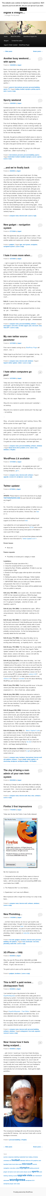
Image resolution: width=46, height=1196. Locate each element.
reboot (32, 448)
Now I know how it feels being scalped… (16, 1043)
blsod (10, 448)
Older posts (8, 51)
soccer (34, 157)
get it (17, 471)
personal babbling (34, 87)
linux (29, 796)
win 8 (34, 1175)
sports (5, 89)
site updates (7, 759)
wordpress (20, 477)
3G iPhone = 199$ (13, 952)
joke (30, 326)
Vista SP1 (6, 327)
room (14, 1172)
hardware (22, 757)
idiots (17, 1164)
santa (18, 1172)
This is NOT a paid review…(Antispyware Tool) (18, 984)
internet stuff (23, 216)
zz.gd (28, 751)
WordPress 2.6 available (17, 458)
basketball (11, 157)
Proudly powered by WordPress (23, 1192)
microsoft (35, 326)
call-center (14, 326)
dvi (10, 1160)
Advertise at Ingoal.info (30, 36)
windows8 (6, 1180)
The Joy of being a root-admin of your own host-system (17, 773)
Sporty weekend (12, 100)
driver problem (20, 448)
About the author (15, 36)
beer (27, 1157)
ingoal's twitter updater (10, 363)
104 (40, 486)
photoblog (7, 943)
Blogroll (6, 40)
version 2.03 (32, 674)
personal (25, 87)
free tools (31, 1031)
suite (40, 1172)
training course (12, 1175)
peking (33, 89)
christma (35, 1157)
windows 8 (39, 1175)
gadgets (11, 244)
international (18, 87)
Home (5, 36)
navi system (26, 244)
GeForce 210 (29, 1160)
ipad (20, 1164)
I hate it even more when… (18, 255)
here (37, 511)
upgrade (6, 477)
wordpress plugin (23, 761)
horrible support (23, 326)
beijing (17, 89)
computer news (14, 216)
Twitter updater (12, 485)
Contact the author (17, 40)
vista (40, 326)
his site (29, 742)
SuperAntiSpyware (9, 996)
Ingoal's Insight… (14, 12)
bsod (14, 448)
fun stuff (11, 940)
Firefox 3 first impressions (18, 806)
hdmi (10, 1164)
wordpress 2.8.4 (30, 1180)
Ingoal (19, 65)
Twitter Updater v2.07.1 (29, 539)
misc (32, 796)
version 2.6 (12, 477)
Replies (12, 450)
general (11, 87)
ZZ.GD (32, 527)
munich (35, 1164)
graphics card (37, 1160)
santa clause (23, 1172)
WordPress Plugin (31, 347)
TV (9, 89)
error (27, 448)
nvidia (17, 1168)
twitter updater (31, 759)
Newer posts (37, 51)
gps (21, 244)
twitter (20, 363)
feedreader (29, 942)
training (6, 1175)
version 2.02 (7, 679)
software (33, 324)
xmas (18, 1183)
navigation (34, 244)
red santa (10, 1172)
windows (30, 361)
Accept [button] (23, 9)
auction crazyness (9, 1157)
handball (22, 157)
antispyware (24, 1031)
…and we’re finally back (16, 167)
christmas (6, 1160)
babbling (16, 1157)
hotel (13, 1164)
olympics (28, 89)
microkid (21, 679)
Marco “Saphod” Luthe (33, 730)
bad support (7, 326)
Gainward (22, 1160)
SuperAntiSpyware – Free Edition (19, 1011)
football (22, 89)
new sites (36, 942)
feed (23, 942)
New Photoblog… (13, 914)
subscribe (26, 933)
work (5, 91)
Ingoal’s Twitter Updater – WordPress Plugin (17, 45)
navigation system (9, 246)
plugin (24, 759)
